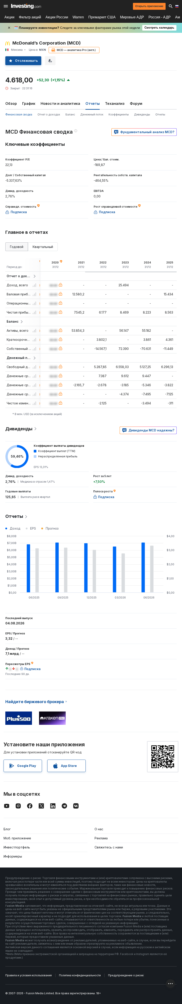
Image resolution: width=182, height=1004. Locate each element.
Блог (7, 829)
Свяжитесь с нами (109, 847)
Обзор (11, 103)
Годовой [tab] (16, 247)
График (28, 103)
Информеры (13, 856)
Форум (136, 103)
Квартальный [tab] (43, 247)
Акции (9, 17)
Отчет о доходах (49, 114)
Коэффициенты (119, 114)
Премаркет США (102, 17)
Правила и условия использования (28, 975)
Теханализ (115, 103)
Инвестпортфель (17, 847)
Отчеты (160, 114)
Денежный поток (91, 114)
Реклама (101, 838)
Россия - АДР (159, 17)
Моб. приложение (17, 838)
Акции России (57, 17)
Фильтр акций (30, 17)
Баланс (70, 114)
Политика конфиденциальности (80, 975)
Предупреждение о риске (126, 975)
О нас (99, 829)
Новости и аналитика (60, 103)
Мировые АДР (132, 17)
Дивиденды (142, 114)
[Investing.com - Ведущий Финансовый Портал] (26, 6)
